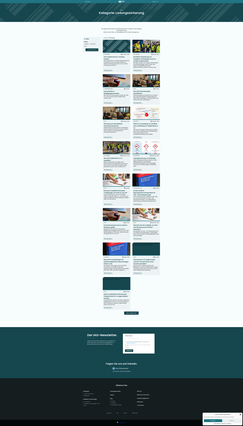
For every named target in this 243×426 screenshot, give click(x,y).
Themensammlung (108, 88)
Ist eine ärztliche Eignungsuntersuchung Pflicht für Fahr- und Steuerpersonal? (144, 193)
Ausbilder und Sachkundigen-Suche (92, 403)
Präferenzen (231, 420)
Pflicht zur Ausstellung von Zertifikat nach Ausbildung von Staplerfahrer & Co (145, 126)
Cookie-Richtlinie (217, 423)
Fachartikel (107, 54)
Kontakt (125, 413)
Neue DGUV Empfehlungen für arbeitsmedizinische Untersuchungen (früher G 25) (116, 262)
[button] (240, 414)
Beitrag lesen (108, 70)
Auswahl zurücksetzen (92, 49)
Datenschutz (223, 423)
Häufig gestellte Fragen (116, 405)
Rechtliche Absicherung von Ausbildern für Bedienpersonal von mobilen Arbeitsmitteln (144, 59)
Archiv (85, 405)
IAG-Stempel (87, 401)
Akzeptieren (213, 420)
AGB (117, 413)
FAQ (135, 88)
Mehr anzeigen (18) (131, 313)
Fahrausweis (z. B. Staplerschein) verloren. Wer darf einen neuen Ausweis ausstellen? (144, 262)
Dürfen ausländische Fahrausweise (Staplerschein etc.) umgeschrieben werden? (116, 296)
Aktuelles (136, 121)
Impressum (229, 423)
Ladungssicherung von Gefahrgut (144, 158)
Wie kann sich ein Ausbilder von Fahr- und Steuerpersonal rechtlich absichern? (145, 227)
